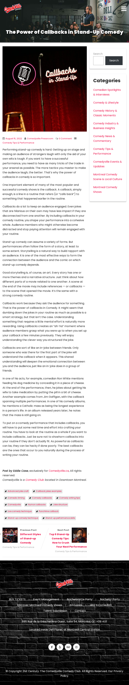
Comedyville (14, 504)
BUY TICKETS (17, 600)
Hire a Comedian (101, 605)
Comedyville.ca (59, 471)
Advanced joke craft (18, 491)
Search (98, 54)
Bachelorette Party (79, 600)
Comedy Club (35, 480)
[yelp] (60, 647)
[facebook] (51, 647)
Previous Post (30, 536)
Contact (80, 611)
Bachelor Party (110, 600)
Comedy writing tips (69, 497)
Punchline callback (48, 511)
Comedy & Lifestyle (106, 103)
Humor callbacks (37, 504)
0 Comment (65, 138)
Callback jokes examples (49, 491)
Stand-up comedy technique (23, 518)
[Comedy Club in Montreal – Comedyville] (13, 8)
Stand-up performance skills (60, 518)
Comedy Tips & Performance (18, 142)
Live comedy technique (20, 511)
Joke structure (60, 504)
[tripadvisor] (68, 647)
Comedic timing (16, 497)
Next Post (68, 538)
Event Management (46, 600)
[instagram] (76, 647)
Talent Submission (55, 611)
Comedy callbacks (42, 497)
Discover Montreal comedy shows (39, 605)
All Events (76, 605)
